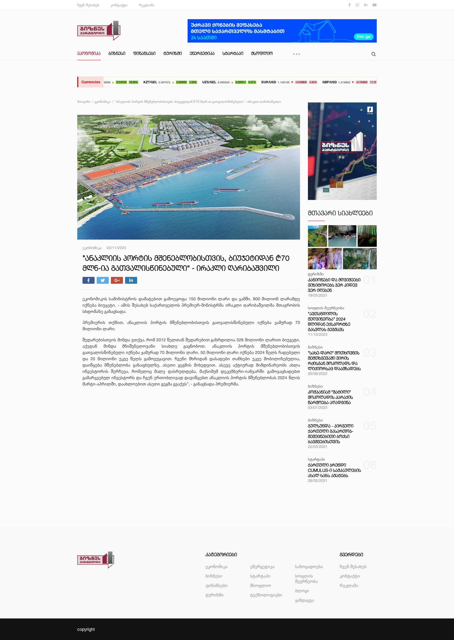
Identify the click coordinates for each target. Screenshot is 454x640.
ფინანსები (144, 53)
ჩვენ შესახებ (88, 5)
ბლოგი (302, 590)
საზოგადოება (309, 566)
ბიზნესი (117, 53)
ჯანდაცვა (304, 600)
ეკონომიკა (89, 53)
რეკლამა (146, 5)
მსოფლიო (262, 53)
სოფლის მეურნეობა (306, 578)
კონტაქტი (119, 5)
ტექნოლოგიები (266, 594)
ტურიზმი (172, 53)
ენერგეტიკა (202, 53)
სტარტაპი (233, 53)
